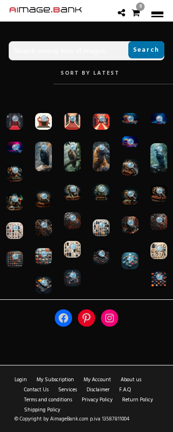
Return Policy (137, 400)
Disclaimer (98, 390)
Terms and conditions (48, 400)
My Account (97, 379)
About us (131, 379)
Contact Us (36, 390)
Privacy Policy (97, 400)
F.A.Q (125, 390)
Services (67, 390)
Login (20, 379)
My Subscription (55, 379)
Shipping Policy (42, 410)
